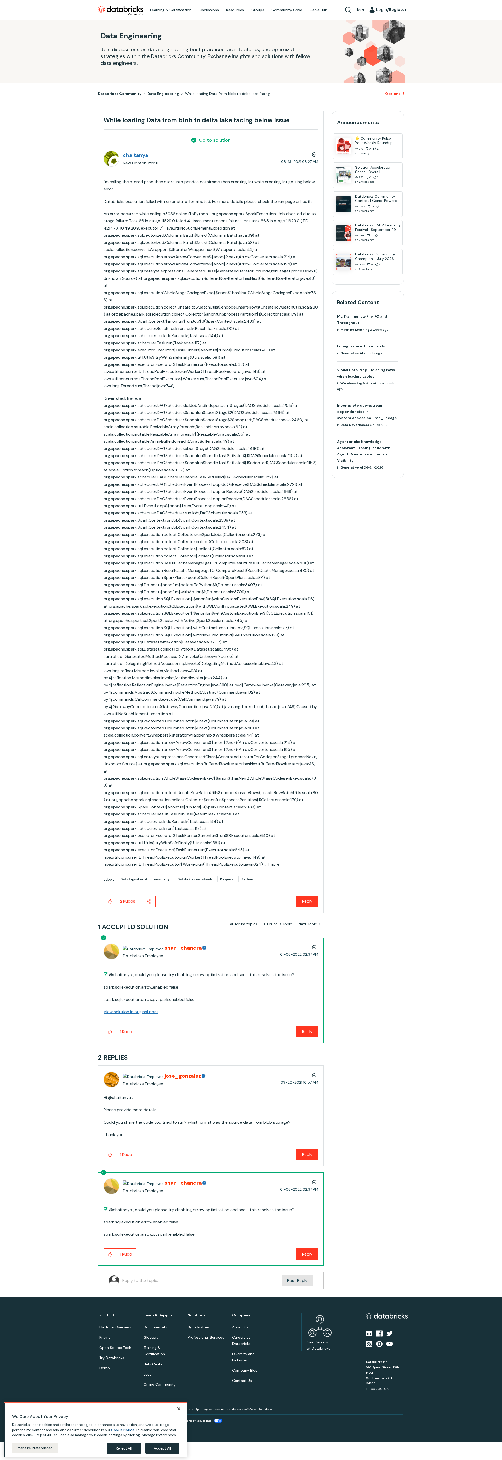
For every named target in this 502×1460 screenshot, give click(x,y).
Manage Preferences (35, 1448)
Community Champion (296, 719)
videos (255, 738)
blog (240, 738)
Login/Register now (224, 757)
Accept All (162, 1448)
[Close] (179, 1409)
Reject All (124, 1448)
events (224, 725)
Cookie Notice (122, 1430)
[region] (95, 1429)
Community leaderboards (226, 719)
